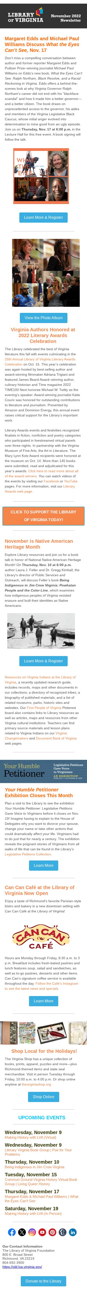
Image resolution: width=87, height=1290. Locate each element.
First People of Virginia (44, 708)
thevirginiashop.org (36, 1084)
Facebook (51, 481)
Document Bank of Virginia (56, 738)
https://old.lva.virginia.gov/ (22, 1267)
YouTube (71, 481)
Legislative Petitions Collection (28, 854)
